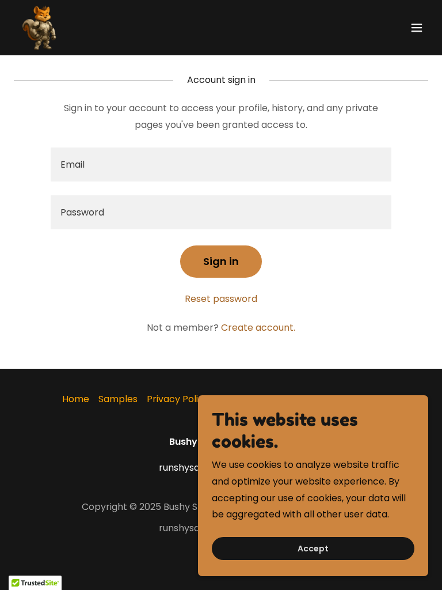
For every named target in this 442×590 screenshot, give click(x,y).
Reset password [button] (221, 298)
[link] (41, 28)
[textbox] (221, 164)
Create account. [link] (258, 327)
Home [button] (75, 399)
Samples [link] (118, 399)
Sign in (221, 261)
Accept (313, 548)
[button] (416, 27)
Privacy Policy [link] (178, 399)
